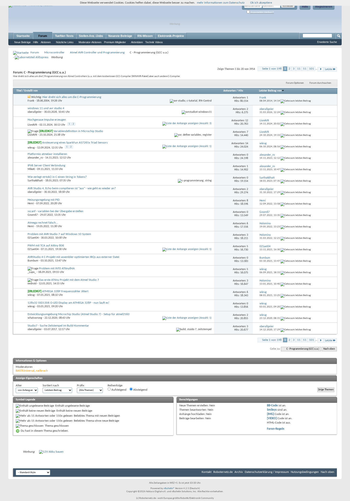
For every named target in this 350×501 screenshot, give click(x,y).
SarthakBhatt (35, 180)
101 (311, 68)
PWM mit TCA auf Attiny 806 (46, 245)
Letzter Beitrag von (270, 90)
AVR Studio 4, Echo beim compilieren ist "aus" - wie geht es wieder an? (72, 188)
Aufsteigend (118, 389)
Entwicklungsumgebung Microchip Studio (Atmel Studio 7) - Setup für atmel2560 (79, 314)
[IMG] (270, 414)
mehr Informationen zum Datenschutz (221, 2)
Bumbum (33, 260)
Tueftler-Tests (64, 36)
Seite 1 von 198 (272, 68)
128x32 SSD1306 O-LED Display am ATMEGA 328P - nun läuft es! (68, 302)
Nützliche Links (65, 42)
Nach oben (329, 349)
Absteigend (140, 389)
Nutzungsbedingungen (305, 472)
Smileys (272, 409)
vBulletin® (169, 488)
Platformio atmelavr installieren (47, 154)
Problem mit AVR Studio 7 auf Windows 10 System (59, 234)
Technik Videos (154, 42)
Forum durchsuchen (320, 83)
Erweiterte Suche (327, 42)
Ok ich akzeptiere (261, 2)
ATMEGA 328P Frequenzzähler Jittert (65, 291)
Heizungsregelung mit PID (44, 199)
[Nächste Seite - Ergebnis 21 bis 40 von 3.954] (321, 69)
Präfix (80, 385)
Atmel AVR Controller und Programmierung (97, 52)
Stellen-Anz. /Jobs (91, 36)
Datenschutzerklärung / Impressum (267, 472)
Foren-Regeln (275, 428)
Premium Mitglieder (115, 42)
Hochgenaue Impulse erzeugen (47, 119)
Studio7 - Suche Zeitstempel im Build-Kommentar (58, 325)
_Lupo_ (32, 272)
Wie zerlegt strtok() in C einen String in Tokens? (57, 177)
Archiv (239, 472)
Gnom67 (33, 215)
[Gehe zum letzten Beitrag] (295, 101)
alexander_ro (35, 157)
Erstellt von (31, 90)
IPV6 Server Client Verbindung (46, 165)
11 (298, 68)
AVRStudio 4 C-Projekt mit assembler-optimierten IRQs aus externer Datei (73, 257)
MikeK (31, 169)
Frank (31, 100)
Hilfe (305, 6)
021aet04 (33, 237)
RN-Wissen (145, 36)
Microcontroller (54, 52)
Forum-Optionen (295, 83)
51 (304, 68)
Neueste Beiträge (120, 36)
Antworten (229, 90)
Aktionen (46, 42)
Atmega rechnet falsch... (43, 222)
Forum (42, 36)
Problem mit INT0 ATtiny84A (57, 268)
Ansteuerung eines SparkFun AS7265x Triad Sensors (75, 142)
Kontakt (206, 472)
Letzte (328, 69)
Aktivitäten (137, 42)
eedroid (32, 283)
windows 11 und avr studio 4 (46, 108)
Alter (19, 385)
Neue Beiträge (22, 42)
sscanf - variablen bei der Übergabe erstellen (55, 211)
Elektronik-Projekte (171, 36)
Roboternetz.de (223, 472)
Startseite (23, 36)
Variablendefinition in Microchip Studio (78, 131)
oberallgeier (35, 112)
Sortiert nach (51, 385)
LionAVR (32, 124)
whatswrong (35, 318)
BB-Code (272, 405)
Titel (19, 90)
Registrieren (323, 6)
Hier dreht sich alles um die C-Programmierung (71, 97)
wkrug (31, 147)
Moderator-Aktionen (90, 42)
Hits (240, 90)
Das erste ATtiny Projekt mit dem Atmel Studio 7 (69, 279)
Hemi (31, 203)
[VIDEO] (272, 418)
